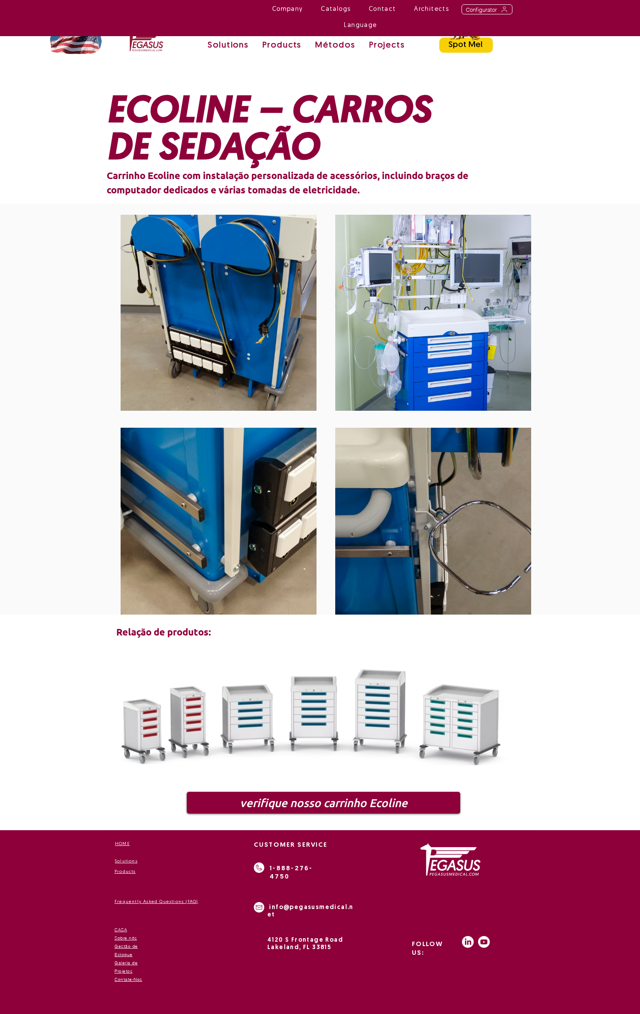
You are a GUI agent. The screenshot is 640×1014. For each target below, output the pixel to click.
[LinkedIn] (468, 942)
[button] (335, 46)
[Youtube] (484, 942)
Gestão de (126, 946)
